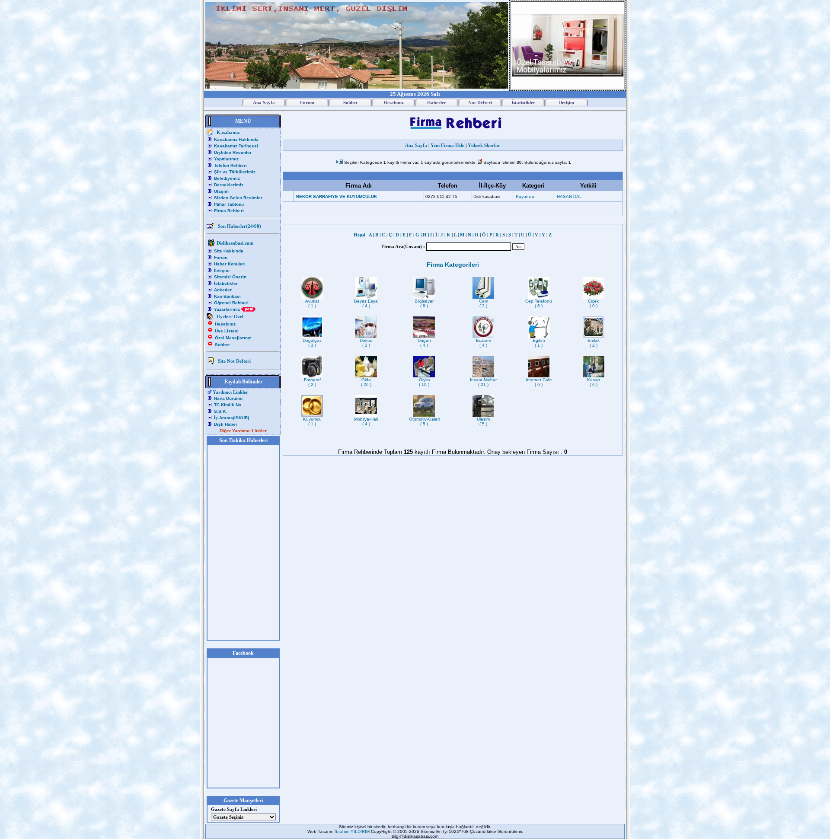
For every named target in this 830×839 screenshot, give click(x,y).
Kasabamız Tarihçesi (236, 146)
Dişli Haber (225, 424)
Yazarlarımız (227, 309)
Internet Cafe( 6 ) (539, 382)
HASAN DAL (569, 196)
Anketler (223, 289)
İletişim (222, 270)
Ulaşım (221, 191)
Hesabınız (225, 324)
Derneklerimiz (228, 184)
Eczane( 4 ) (483, 343)
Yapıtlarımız (226, 158)
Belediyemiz (227, 178)
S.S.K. (220, 411)
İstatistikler (226, 283)
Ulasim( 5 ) (483, 421)
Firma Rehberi (229, 210)
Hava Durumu (228, 398)
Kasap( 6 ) (593, 382)
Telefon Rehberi (230, 165)
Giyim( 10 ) (424, 382)
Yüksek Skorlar (484, 145)
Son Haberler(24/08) (239, 226)
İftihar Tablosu (229, 204)
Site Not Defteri (234, 361)
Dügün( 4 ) (424, 343)
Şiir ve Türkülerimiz (234, 171)
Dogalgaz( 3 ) (312, 343)
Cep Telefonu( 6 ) (538, 303)
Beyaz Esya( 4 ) (366, 303)
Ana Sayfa (416, 145)
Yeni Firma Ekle (447, 145)
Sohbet (222, 344)
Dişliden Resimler (233, 152)
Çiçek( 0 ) (593, 303)
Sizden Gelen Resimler (238, 197)
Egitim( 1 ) (539, 343)
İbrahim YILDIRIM (353, 831)
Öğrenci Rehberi (231, 302)
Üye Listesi (227, 331)
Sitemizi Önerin (230, 276)
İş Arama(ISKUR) (231, 417)
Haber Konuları (230, 264)
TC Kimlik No (227, 404)
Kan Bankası (227, 296)
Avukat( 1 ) (312, 303)
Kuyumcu (525, 196)
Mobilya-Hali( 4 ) (366, 421)
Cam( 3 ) (483, 303)
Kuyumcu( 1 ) (312, 421)
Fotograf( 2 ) (312, 382)
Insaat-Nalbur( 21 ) (483, 382)
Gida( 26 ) (366, 382)
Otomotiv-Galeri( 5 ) (424, 421)
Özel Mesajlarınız (233, 337)
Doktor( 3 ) (366, 343)
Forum (220, 257)
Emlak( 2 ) (593, 343)
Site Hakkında (228, 251)
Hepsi (361, 234)
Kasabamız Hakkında (236, 139)
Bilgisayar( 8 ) (424, 303)
